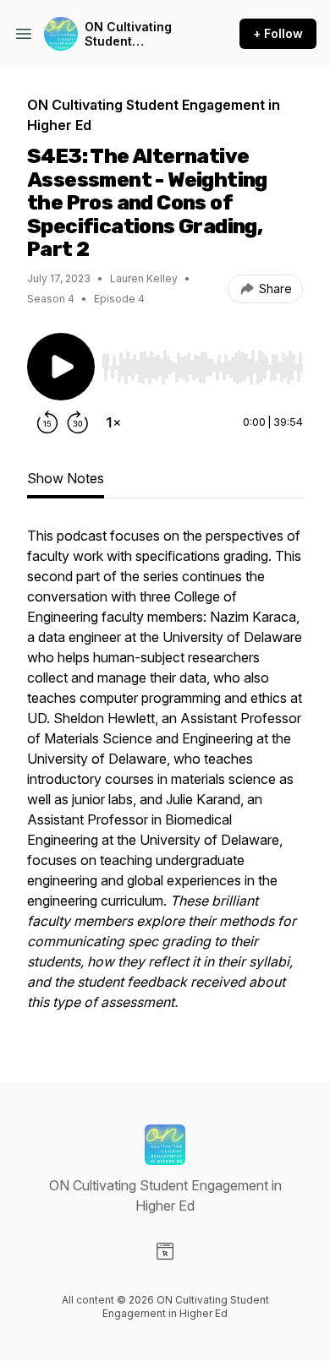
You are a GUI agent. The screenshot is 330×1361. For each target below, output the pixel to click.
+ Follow (278, 33)
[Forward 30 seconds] (78, 422)
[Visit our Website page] (165, 1251)
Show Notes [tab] (65, 478)
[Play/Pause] (61, 366)
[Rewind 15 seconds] (47, 422)
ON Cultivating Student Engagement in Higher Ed (129, 34)
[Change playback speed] (113, 422)
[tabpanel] (165, 777)
